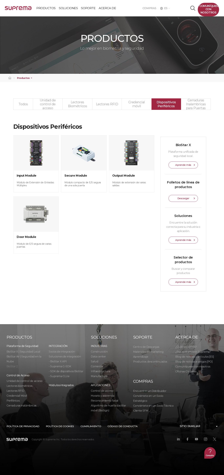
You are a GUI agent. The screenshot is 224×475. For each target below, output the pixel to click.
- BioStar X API (58, 361)
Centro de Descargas (146, 346)
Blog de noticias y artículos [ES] (194, 356)
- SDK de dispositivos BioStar (66, 371)
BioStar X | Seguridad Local (23, 351)
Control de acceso (102, 390)
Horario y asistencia (102, 395)
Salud (94, 361)
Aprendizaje (140, 356)
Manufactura (99, 376)
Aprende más (183, 164)
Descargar (183, 198)
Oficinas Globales (185, 371)
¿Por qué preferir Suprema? (193, 351)
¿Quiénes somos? (186, 346)
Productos (23, 78)
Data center (98, 356)
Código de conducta (122, 426)
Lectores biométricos (19, 385)
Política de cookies (60, 426)
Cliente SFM (140, 410)
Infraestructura (100, 371)
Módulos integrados (61, 385)
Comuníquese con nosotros (192, 366)
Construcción (99, 351)
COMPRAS (150, 8)
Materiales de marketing (148, 351)
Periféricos (13, 400)
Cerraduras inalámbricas (21, 405)
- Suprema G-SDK (60, 366)
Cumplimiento (91, 426)
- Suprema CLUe (59, 376)
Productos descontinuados (150, 361)
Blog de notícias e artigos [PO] (194, 361)
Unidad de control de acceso (24, 381)
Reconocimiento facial (104, 400)
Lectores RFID (15, 390)
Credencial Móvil (17, 395)
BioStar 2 (12, 366)
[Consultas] (210, 453)
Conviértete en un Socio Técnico (153, 405)
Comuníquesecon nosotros (209, 9)
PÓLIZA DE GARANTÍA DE (18, 9)
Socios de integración (62, 351)
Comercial (97, 366)
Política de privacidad (23, 426)
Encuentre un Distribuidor (149, 391)
